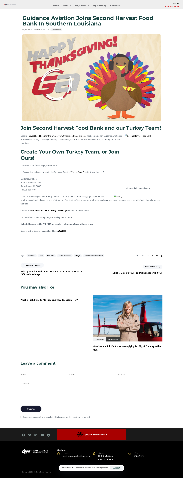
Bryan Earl (26, 29)
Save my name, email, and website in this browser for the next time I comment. (56, 417)
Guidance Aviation (65, 256)
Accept (116, 468)
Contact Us (115, 5)
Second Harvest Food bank (94, 256)
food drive (50, 256)
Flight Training (100, 5)
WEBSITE (62, 231)
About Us (66, 5)
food (41, 256)
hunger (77, 256)
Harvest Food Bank (36, 136)
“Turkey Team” (77, 172)
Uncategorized (56, 29)
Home (56, 5)
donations (31, 256)
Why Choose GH (82, 5)
